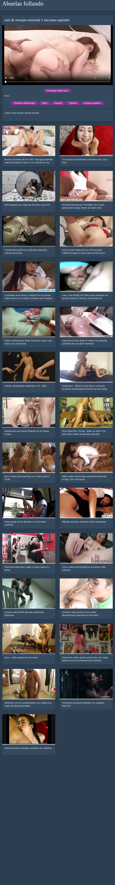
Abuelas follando (22, 3)
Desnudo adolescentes (24, 103)
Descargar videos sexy (57, 90)
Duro (44, 103)
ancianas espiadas (92, 103)
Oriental (73, 103)
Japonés (58, 103)
